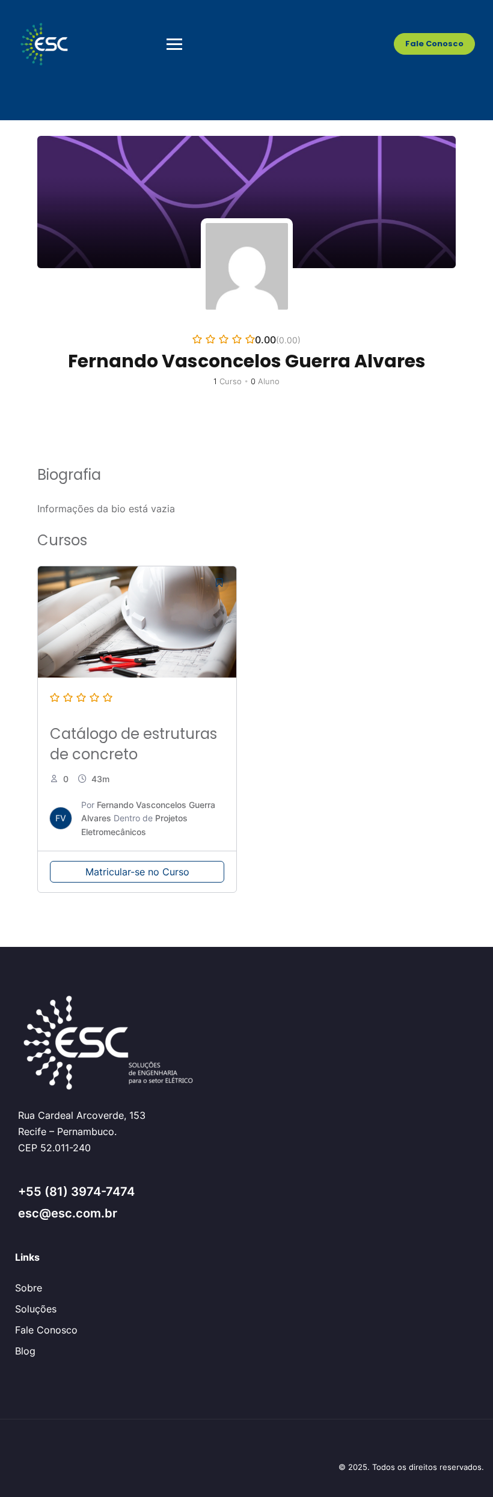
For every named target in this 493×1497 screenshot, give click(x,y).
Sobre (28, 1288)
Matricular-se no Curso (137, 872)
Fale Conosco (434, 43)
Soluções (36, 1309)
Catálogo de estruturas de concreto (133, 744)
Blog (25, 1351)
